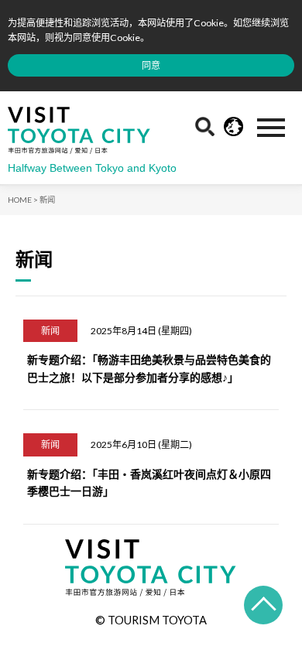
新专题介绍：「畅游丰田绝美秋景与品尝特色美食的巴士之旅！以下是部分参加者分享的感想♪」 (149, 368)
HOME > (23, 199)
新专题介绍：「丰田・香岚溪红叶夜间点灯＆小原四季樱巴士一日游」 (149, 482)
